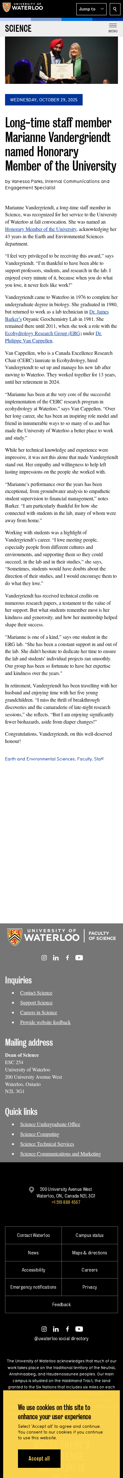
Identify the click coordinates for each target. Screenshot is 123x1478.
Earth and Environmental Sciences (40, 758)
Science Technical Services (47, 1143)
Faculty (84, 758)
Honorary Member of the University (40, 229)
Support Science (36, 1002)
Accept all (39, 1458)
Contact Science (36, 992)
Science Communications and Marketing (60, 1153)
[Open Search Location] (115, 9)
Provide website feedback (45, 1022)
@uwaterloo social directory (61, 1338)
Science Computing (39, 1133)
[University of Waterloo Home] (23, 9)
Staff (98, 758)
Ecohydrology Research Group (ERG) (43, 333)
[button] (91, 9)
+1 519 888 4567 (65, 1202)
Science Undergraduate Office (50, 1124)
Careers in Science (38, 1012)
